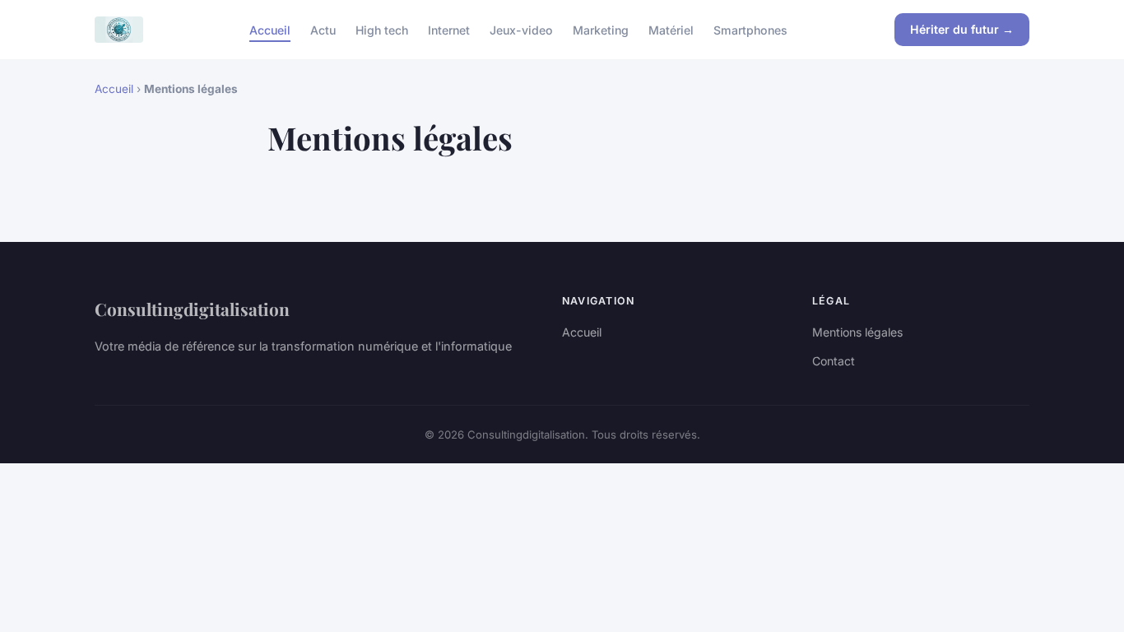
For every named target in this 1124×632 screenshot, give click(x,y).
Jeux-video (521, 29)
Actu (323, 29)
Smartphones (750, 29)
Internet (449, 29)
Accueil (269, 29)
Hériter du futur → (962, 29)
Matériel (671, 29)
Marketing (601, 29)
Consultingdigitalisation (192, 308)
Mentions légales (857, 332)
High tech (381, 29)
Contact (833, 361)
